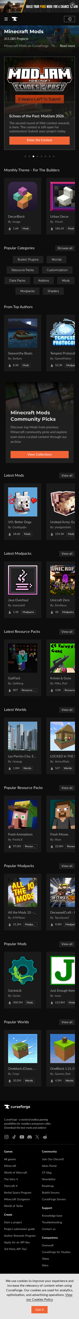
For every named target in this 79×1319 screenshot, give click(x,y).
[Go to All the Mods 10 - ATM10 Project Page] (22, 902)
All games (10, 1159)
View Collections (40, 454)
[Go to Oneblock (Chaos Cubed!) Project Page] (22, 1058)
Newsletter (49, 1179)
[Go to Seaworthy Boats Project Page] (22, 343)
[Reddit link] (45, 1137)
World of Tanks (13, 1206)
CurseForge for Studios (56, 1252)
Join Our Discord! (53, 1159)
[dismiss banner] (72, 4)
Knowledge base (52, 1215)
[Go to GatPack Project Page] (22, 667)
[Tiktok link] (14, 1137)
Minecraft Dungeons (17, 1199)
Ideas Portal (49, 1166)
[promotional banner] (39, 6)
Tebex (45, 1259)
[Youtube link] (21, 1137)
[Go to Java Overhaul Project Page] (22, 589)
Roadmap (48, 1186)
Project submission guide (19, 1229)
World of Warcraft (15, 1172)
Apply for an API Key (17, 1242)
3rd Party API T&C (15, 1249)
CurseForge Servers (54, 1199)
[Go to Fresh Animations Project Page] (22, 824)
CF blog (46, 1172)
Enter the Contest (39, 140)
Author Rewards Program (20, 1235)
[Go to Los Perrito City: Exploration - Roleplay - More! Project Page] (22, 746)
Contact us (49, 1229)
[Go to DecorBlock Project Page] (22, 206)
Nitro (45, 1265)
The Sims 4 (11, 1179)
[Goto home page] (14, 19)
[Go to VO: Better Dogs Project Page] (22, 511)
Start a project (13, 1222)
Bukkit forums (51, 1192)
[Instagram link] (6, 1137)
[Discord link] (29, 1137)
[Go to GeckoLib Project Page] (22, 980)
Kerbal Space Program (17, 1192)
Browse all (65, 248)
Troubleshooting (52, 1222)
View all (67, 475)
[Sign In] (69, 19)
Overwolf (47, 1245)
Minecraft (10, 1166)
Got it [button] (39, 1309)
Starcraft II (10, 1186)
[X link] (37, 1137)
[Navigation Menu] (6, 19)
